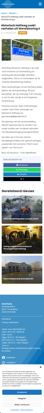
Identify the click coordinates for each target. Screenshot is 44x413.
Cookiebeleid (14, 410)
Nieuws (12, 13)
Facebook (23, 165)
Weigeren (22, 398)
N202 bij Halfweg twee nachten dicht (21, 218)
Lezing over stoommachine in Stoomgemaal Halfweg (17, 247)
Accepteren (22, 392)
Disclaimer (6, 319)
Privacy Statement (26, 410)
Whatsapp (23, 169)
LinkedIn (23, 174)
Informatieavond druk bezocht (18, 278)
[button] (40, 367)
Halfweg (22, 33)
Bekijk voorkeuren (22, 404)
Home (4, 13)
